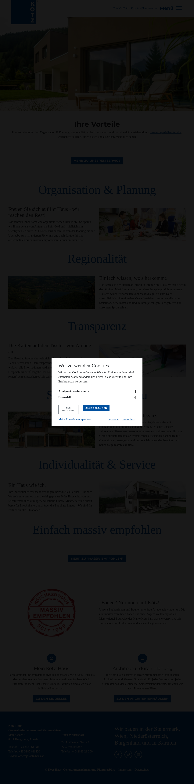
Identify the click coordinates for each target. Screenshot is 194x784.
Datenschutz (128, 419)
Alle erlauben (96, 408)
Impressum (113, 419)
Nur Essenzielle (68, 409)
